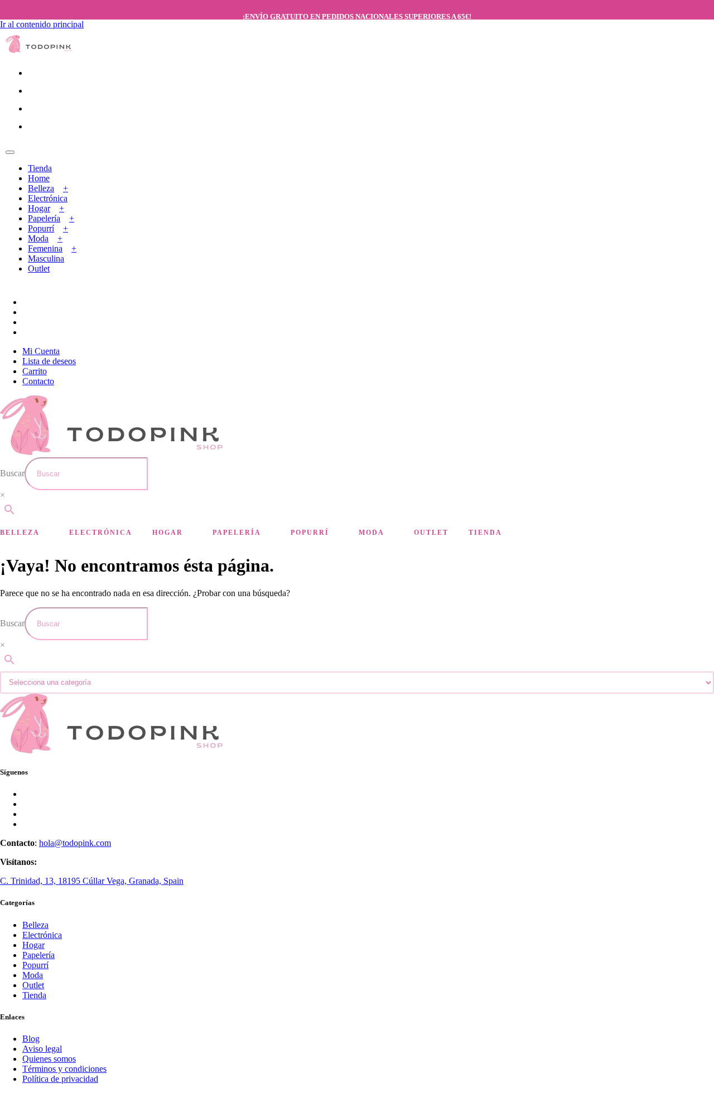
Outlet (39, 268)
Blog (31, 1038)
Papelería (44, 218)
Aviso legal (42, 1048)
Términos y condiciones (64, 1068)
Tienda (40, 168)
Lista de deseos (49, 361)
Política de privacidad (60, 1079)
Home (39, 178)
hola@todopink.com (75, 843)
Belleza (41, 188)
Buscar (12, 473)
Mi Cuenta (41, 351)
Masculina (46, 258)
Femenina (45, 248)
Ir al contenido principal (42, 24)
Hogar (39, 208)
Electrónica (47, 198)
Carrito (34, 371)
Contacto (38, 381)
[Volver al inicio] (39, 50)
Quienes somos (49, 1058)
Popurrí (41, 228)
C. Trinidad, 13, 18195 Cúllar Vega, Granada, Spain (92, 881)
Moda (38, 238)
